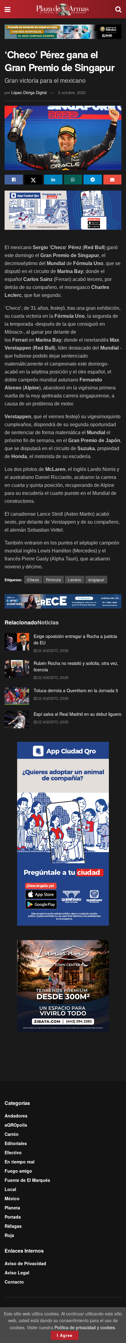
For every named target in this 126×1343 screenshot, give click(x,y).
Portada (13, 1217)
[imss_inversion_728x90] (63, 31)
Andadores (16, 1116)
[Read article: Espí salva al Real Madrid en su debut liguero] (17, 719)
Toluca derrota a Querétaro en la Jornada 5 (76, 690)
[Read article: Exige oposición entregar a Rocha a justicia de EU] (17, 642)
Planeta (12, 1208)
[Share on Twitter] (33, 179)
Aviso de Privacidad (25, 1263)
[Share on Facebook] (14, 179)
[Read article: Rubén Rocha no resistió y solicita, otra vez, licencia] (17, 668)
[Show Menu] (7, 9)
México (12, 1198)
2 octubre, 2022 (72, 92)
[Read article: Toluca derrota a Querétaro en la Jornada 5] (17, 696)
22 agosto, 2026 (53, 650)
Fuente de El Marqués (27, 1180)
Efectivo (13, 1152)
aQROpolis (16, 1125)
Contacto (14, 1282)
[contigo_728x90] (63, 601)
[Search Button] (118, 9)
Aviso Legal (17, 1272)
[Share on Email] (112, 179)
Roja (9, 1235)
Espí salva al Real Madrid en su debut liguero (77, 714)
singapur (96, 579)
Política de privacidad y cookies (84, 1327)
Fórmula (53, 579)
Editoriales (16, 1143)
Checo (33, 579)
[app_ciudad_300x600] (63, 833)
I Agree (64, 1335)
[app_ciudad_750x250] (63, 210)
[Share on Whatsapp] (73, 179)
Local (10, 1189)
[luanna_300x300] (63, 985)
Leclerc (74, 579)
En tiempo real (20, 1162)
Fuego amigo (18, 1171)
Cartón (12, 1134)
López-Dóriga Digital (29, 92)
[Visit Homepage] (63, 9)
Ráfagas (13, 1226)
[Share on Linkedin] (53, 179)
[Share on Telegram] (92, 179)
